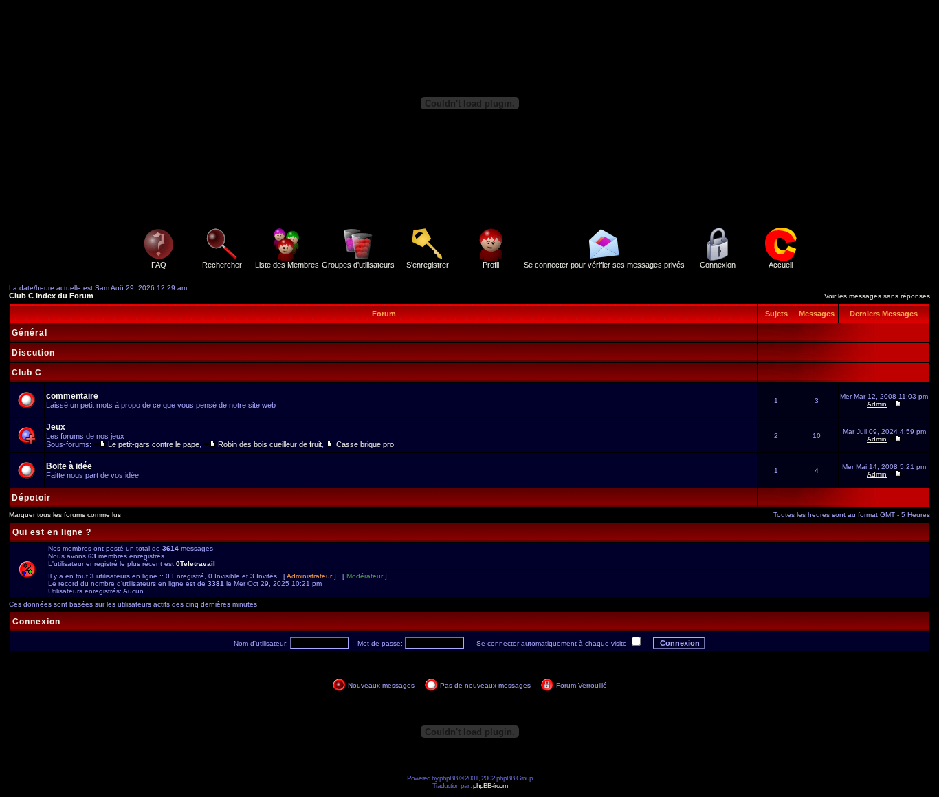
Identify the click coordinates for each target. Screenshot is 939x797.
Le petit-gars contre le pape (153, 444)
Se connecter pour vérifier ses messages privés (604, 265)
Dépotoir (31, 498)
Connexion (718, 265)
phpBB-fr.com (490, 785)
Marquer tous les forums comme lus (65, 514)
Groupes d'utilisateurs (358, 265)
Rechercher (222, 265)
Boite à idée (69, 466)
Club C (27, 373)
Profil (491, 265)
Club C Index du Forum (51, 296)
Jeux (55, 427)
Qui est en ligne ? (51, 532)
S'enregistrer (427, 265)
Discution (33, 353)
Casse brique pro (365, 444)
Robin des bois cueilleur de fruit (270, 444)
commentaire (72, 396)
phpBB (448, 778)
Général (29, 333)
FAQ (158, 265)
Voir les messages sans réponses (877, 296)
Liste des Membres (287, 265)
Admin (877, 404)
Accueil (781, 265)
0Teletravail (195, 563)
